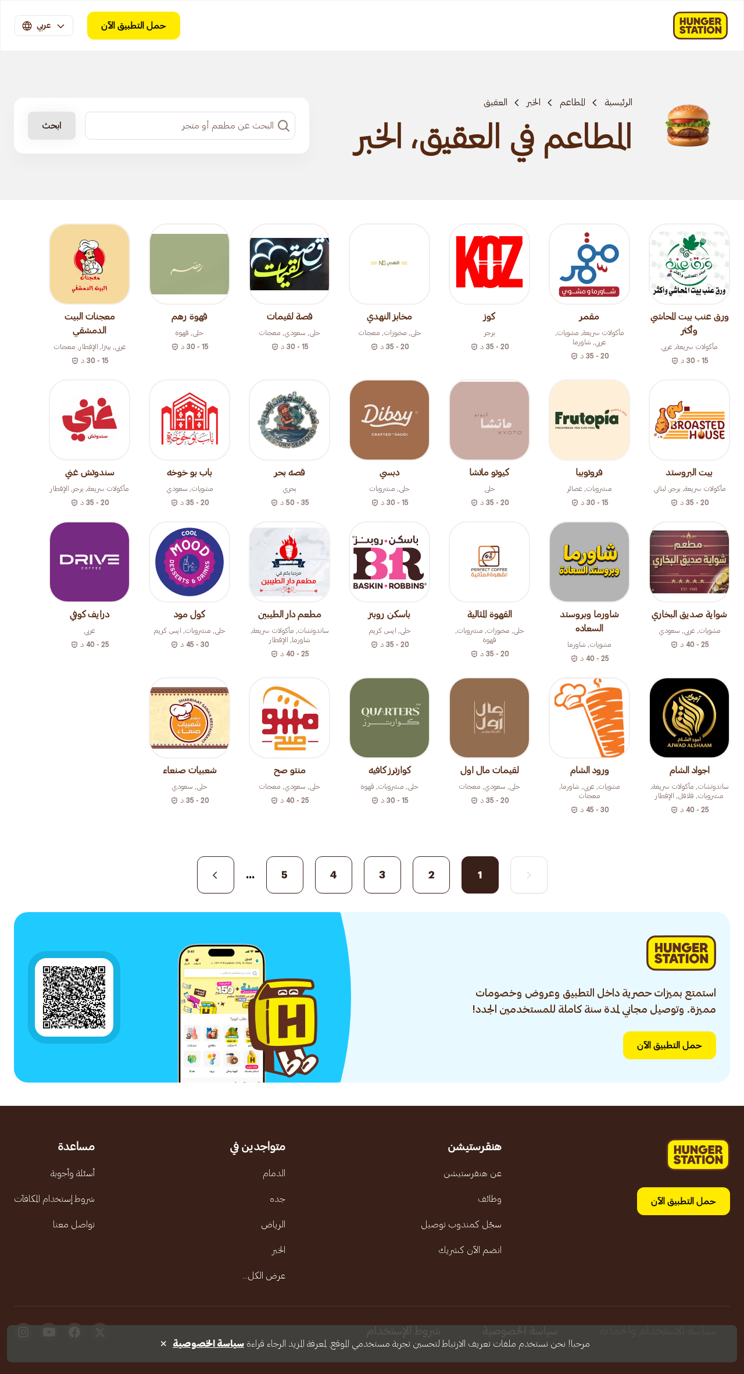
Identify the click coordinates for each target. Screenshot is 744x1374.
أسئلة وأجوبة (73, 1173)
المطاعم (572, 102)
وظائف (490, 1199)
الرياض (273, 1224)
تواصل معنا (74, 1224)
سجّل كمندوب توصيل (461, 1224)
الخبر (534, 102)
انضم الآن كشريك (470, 1250)
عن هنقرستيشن (472, 1173)
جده (277, 1199)
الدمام (274, 1173)
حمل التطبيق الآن (133, 25)
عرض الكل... (263, 1275)
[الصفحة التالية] (215, 875)
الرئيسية (618, 102)
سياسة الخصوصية (208, 1343)
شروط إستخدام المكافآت (54, 1199)
